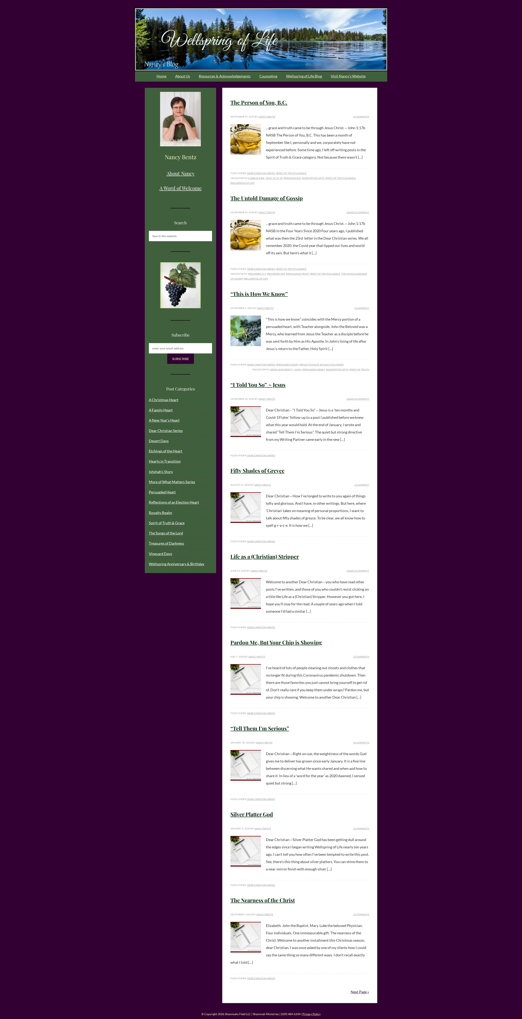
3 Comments (361, 656)
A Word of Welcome (180, 188)
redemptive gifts (313, 178)
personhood (292, 178)
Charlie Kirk (256, 178)
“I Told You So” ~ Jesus (257, 384)
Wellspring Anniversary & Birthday (176, 564)
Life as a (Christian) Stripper (264, 556)
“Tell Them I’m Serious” (259, 728)
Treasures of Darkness (166, 543)
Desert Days (159, 441)
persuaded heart (313, 369)
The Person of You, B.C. (258, 102)
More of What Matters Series (172, 482)
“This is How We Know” (259, 293)
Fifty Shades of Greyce (257, 470)
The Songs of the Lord (166, 533)
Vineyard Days (160, 553)
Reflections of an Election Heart (322, 364)
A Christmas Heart (163, 400)
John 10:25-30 (274, 178)
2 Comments (361, 828)
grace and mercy (281, 369)
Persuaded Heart (287, 364)
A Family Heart (161, 410)
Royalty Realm (160, 512)
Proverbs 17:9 (257, 273)
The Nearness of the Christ (262, 900)
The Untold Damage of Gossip (266, 198)
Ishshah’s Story (161, 471)
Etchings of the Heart (165, 451)
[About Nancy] (180, 119)
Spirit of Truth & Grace (291, 173)
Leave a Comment (358, 212)
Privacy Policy (311, 1014)
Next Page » (360, 992)
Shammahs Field (261, 39)
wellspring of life (242, 182)
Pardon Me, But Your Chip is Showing (276, 642)
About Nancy (181, 173)
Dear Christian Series (261, 173)
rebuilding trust (297, 273)
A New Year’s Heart (164, 420)
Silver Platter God (251, 814)
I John (297, 369)
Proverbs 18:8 (276, 273)
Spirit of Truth (359, 369)
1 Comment (361, 308)
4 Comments (361, 116)
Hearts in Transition (165, 461)
